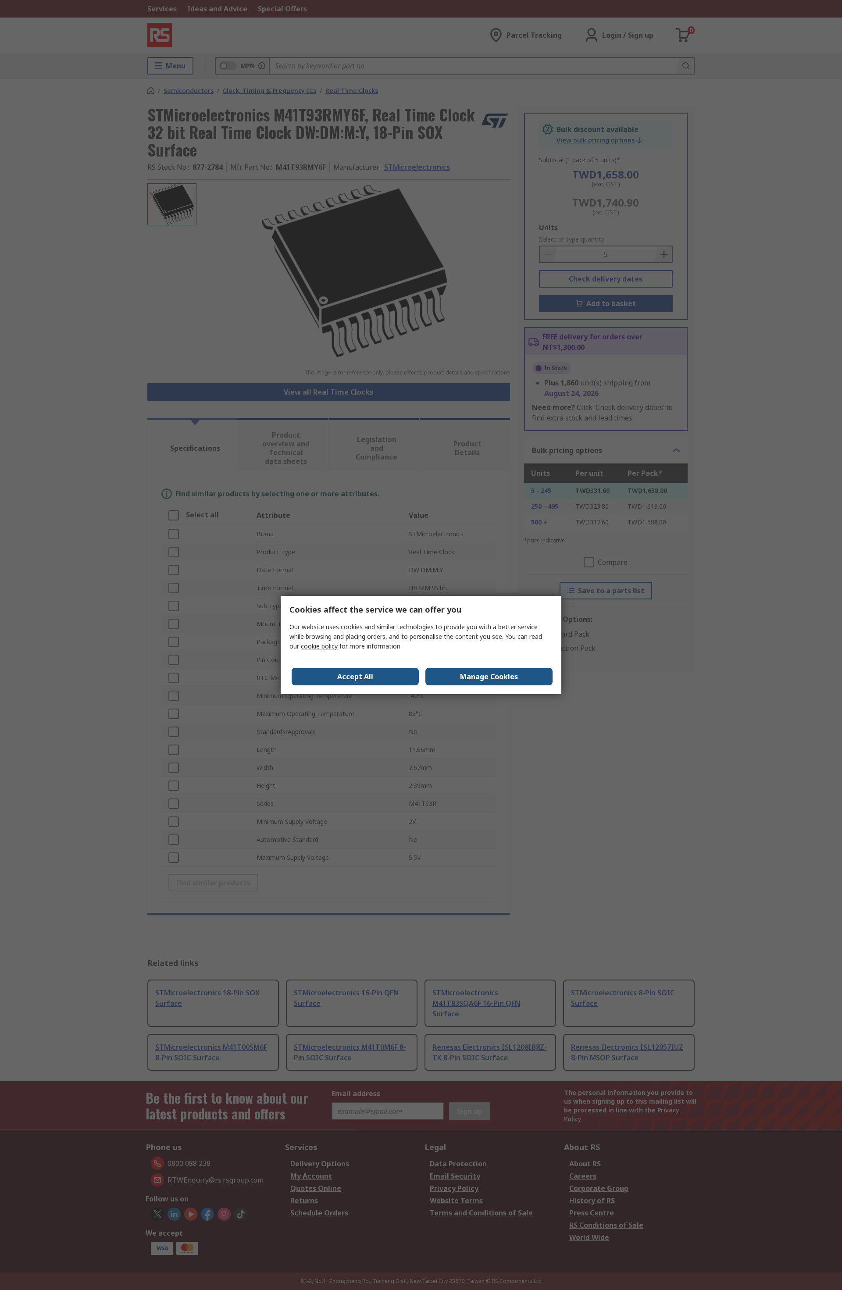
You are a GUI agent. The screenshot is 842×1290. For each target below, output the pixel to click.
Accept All (355, 676)
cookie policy (319, 646)
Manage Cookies (489, 676)
